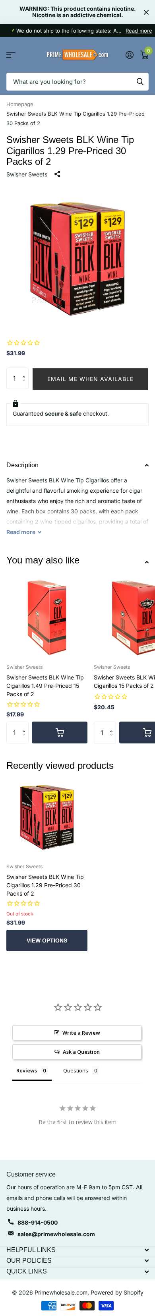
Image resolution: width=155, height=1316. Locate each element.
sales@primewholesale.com (56, 1234)
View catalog (10, 55)
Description (22, 465)
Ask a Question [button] (81, 1051)
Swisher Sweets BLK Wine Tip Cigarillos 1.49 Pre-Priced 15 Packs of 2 (45, 685)
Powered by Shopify (117, 1292)
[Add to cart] (59, 732)
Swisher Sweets (26, 174)
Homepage (19, 104)
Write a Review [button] (81, 1032)
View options (47, 940)
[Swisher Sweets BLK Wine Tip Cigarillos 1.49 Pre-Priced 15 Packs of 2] (46, 617)
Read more (139, 30)
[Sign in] (129, 54)
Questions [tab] (75, 1070)
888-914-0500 (37, 1222)
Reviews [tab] (26, 1070)
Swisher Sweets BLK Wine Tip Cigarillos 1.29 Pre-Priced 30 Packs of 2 (45, 885)
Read (20, 531)
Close (146, 12)
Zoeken (140, 82)
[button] (26, 371)
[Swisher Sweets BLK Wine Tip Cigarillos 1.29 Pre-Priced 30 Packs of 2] (46, 816)
